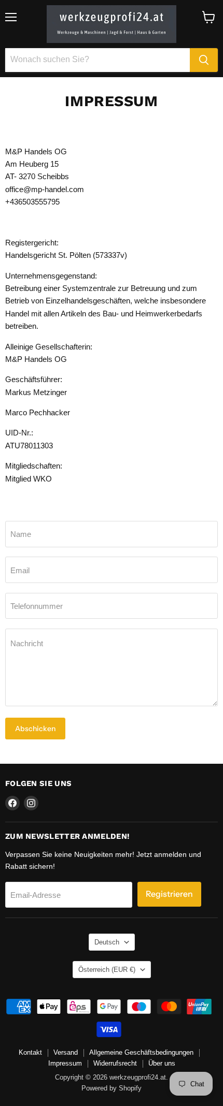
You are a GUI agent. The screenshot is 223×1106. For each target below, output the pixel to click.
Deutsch (106, 942)
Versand (65, 1052)
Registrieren (169, 894)
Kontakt (30, 1052)
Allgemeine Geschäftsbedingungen (141, 1052)
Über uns (161, 1063)
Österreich (106, 969)
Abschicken (35, 728)
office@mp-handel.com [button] (44, 189)
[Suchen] (204, 60)
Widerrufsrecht (115, 1063)
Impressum (65, 1063)
